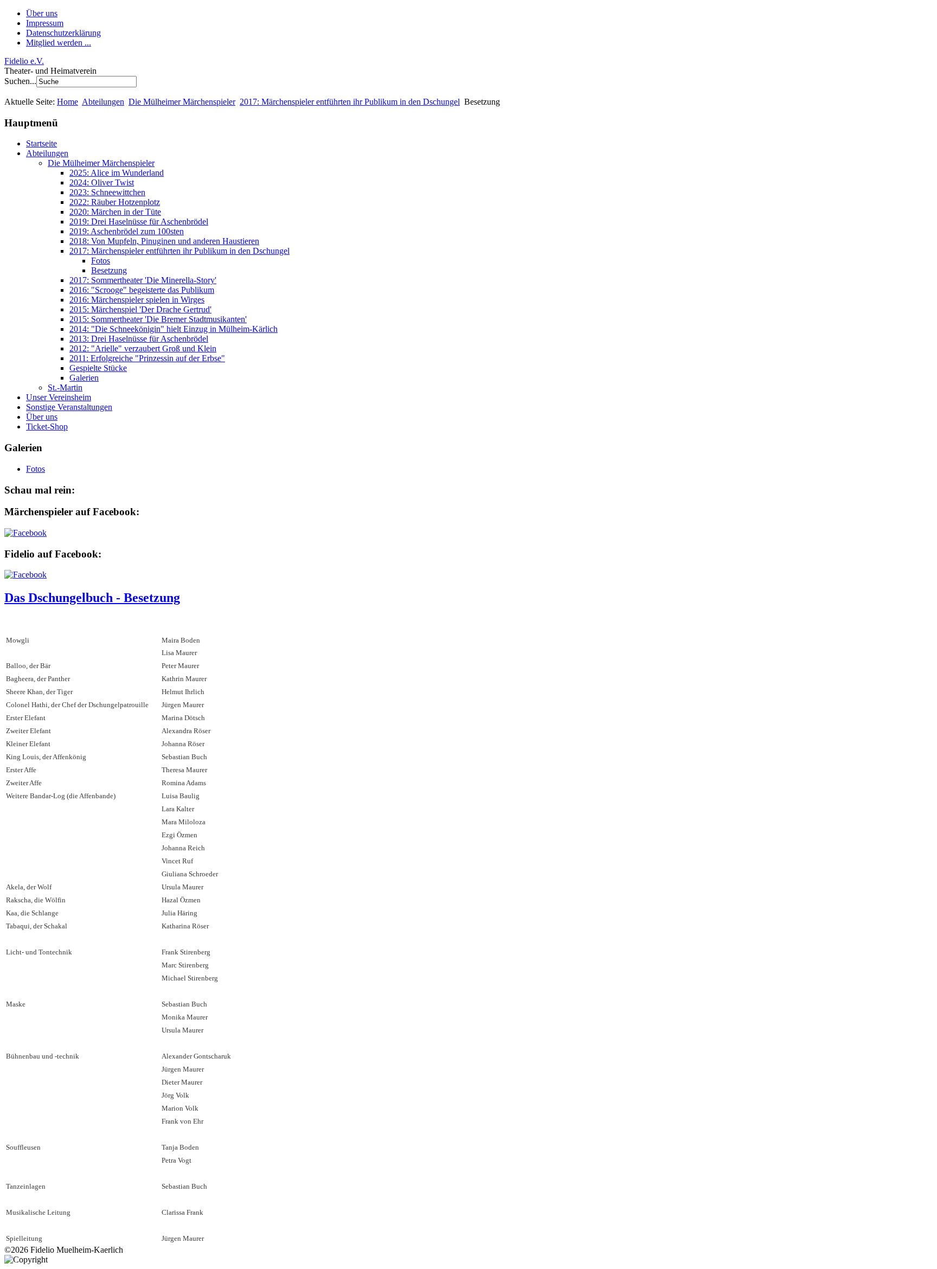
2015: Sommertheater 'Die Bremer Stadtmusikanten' (158, 319)
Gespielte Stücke (98, 368)
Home (67, 101)
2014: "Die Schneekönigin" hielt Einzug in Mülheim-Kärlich (173, 329)
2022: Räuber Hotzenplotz (114, 202)
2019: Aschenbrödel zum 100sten (126, 231)
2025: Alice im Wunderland (116, 172)
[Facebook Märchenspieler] (25, 532)
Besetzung (109, 270)
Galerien (84, 377)
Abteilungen (103, 101)
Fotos (100, 260)
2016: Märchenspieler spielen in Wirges (136, 299)
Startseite (41, 143)
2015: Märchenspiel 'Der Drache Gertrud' (140, 309)
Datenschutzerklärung (63, 32)
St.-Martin (65, 387)
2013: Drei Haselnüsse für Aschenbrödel (138, 338)
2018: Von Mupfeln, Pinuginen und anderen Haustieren (164, 241)
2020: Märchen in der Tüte (115, 211)
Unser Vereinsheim (58, 397)
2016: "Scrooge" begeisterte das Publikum (141, 289)
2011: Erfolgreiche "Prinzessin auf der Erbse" (147, 358)
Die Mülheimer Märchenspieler (182, 101)
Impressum (44, 23)
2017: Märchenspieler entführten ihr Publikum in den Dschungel (350, 101)
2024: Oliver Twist (101, 182)
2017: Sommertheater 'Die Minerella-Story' (142, 280)
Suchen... (20, 81)
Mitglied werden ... (58, 42)
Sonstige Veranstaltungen (69, 407)
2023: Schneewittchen (107, 192)
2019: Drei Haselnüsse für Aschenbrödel (138, 221)
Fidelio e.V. (24, 61)
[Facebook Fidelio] (25, 574)
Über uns (41, 13)
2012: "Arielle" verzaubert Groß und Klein (142, 348)
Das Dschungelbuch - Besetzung (92, 598)
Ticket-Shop (47, 426)
